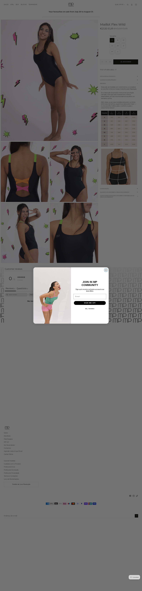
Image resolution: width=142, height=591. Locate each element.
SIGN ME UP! (90, 303)
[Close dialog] (106, 270)
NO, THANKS (89, 308)
